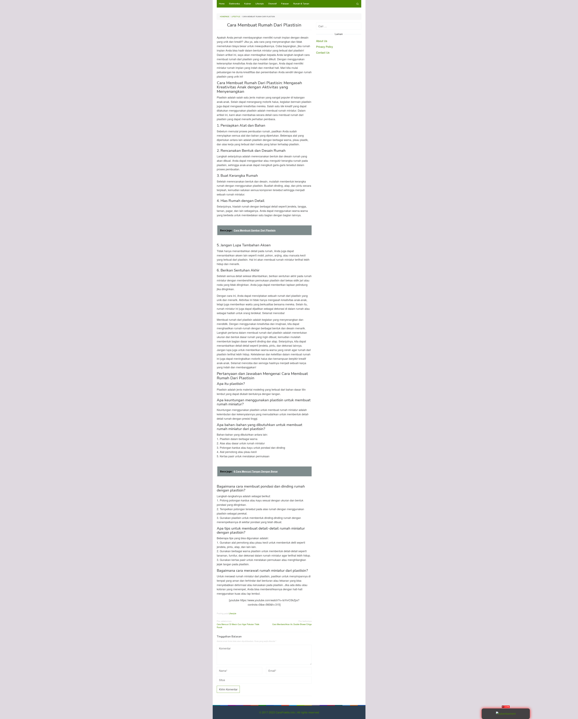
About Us (321, 41)
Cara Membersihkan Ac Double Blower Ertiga (292, 623)
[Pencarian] (357, 4)
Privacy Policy (324, 46)
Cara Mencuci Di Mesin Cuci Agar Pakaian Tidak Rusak (238, 624)
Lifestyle (232, 613)
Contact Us (322, 52)
